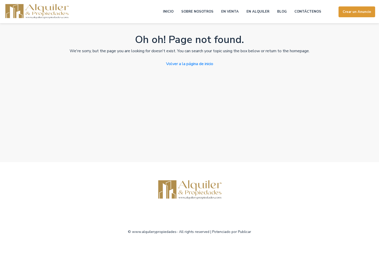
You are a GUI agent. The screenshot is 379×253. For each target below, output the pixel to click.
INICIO (168, 11)
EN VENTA (230, 11)
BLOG (282, 11)
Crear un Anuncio (357, 12)
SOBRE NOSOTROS (197, 11)
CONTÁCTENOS (307, 11)
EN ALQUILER (257, 11)
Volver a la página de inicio (189, 64)
